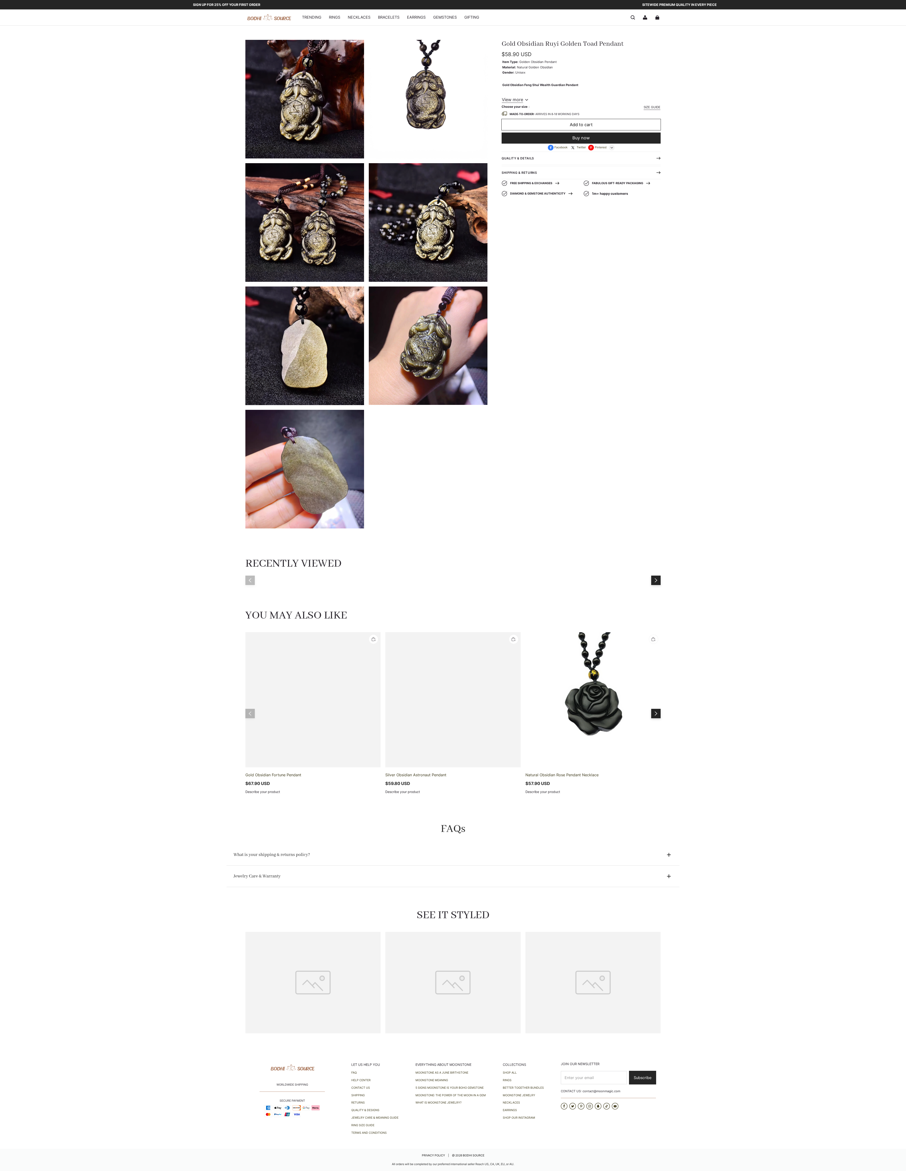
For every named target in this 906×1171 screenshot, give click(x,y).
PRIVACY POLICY (434, 1155)
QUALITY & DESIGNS (365, 1110)
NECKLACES (511, 1102)
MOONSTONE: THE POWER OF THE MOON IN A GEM (450, 1095)
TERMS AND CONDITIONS (369, 1132)
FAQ (354, 1072)
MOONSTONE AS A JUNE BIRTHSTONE (441, 1072)
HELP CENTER (361, 1080)
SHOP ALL (510, 1072)
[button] (632, 17)
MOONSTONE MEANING (431, 1080)
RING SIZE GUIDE (362, 1125)
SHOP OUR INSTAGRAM (519, 1117)
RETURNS (358, 1102)
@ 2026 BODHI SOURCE (468, 1155)
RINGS (507, 1080)
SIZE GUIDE (652, 107)
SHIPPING (358, 1095)
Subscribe (642, 1077)
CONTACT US (360, 1087)
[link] (311, 17)
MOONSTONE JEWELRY (519, 1095)
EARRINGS (510, 1110)
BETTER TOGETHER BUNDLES (523, 1087)
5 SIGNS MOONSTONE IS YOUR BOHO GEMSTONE (449, 1087)
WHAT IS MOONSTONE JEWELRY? (438, 1102)
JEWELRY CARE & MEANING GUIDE (374, 1117)
